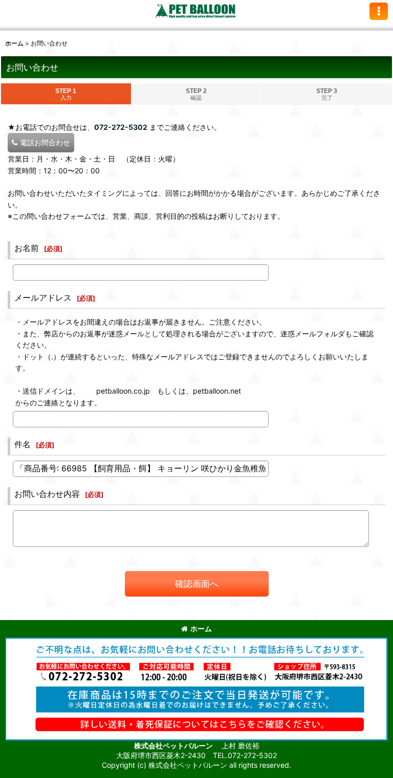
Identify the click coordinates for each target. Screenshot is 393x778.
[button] (378, 11)
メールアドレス (43, 297)
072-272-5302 (120, 127)
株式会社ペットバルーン (174, 745)
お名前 (26, 248)
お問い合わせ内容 (47, 494)
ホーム (201, 628)
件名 (22, 444)
